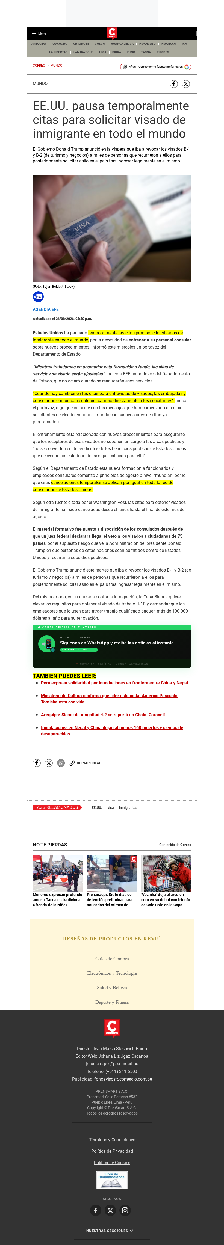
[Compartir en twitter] (186, 84)
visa (111, 808)
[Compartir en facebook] (174, 84)
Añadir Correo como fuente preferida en (156, 67)
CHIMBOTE (81, 44)
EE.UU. (97, 808)
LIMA (103, 52)
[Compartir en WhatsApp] (61, 763)
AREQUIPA (38, 44)
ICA (184, 44)
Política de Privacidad (112, 1151)
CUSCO (100, 44)
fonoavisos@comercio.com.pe (123, 1079)
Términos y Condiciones (112, 1139)
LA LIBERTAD (58, 52)
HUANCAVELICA (122, 44)
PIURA (116, 52)
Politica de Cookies (112, 1162)
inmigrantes (128, 808)
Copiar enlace (90, 763)
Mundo (40, 83)
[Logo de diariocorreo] (112, 33)
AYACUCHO (59, 44)
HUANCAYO (147, 44)
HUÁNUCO (168, 44)
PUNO (131, 52)
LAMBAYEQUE (83, 52)
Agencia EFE (45, 309)
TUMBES (163, 52)
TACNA (146, 52)
